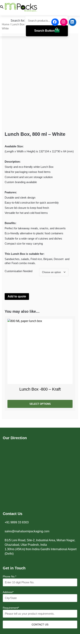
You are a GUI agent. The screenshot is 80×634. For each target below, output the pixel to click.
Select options (40, 403)
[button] (34, 7)
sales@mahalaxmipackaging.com (27, 531)
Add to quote (17, 296)
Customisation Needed (18, 271)
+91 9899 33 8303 (17, 522)
